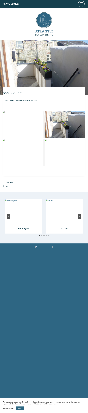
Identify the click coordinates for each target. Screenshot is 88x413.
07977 (11, 3)
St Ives (8, 184)
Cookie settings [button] (8, 408)
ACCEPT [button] (20, 408)
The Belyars (23, 228)
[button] (23, 124)
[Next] (79, 216)
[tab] (39, 235)
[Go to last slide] (8, 216)
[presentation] (23, 211)
